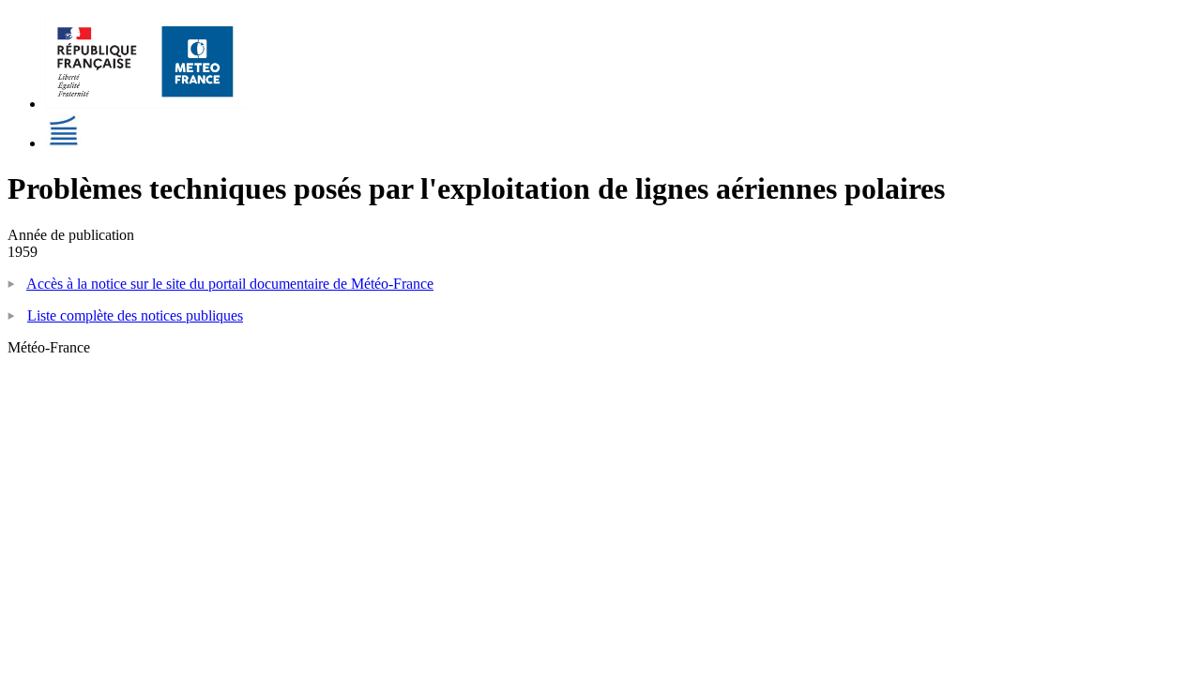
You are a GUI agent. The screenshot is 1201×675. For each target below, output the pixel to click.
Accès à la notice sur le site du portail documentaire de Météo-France (229, 284)
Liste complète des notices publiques (135, 315)
